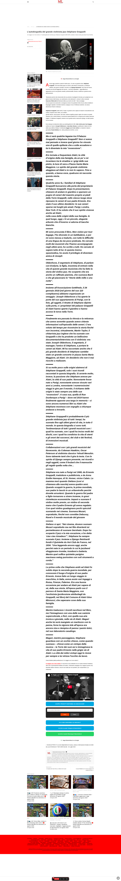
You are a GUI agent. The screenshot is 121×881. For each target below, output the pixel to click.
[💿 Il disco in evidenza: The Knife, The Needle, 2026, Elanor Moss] (34, 136)
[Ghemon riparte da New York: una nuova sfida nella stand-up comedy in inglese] (34, 166)
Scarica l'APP (57, 878)
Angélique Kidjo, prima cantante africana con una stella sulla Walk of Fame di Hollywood (34, 101)
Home (28, 26)
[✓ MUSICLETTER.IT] (60, 2)
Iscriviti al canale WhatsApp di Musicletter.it (70, 734)
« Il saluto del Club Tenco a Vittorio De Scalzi (56, 768)
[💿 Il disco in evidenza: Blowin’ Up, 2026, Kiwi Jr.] (34, 79)
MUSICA (74, 791)
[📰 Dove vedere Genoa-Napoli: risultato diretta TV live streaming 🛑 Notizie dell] (83, 810)
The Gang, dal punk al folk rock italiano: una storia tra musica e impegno (34, 190)
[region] (60, 14)
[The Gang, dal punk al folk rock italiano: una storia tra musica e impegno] (34, 182)
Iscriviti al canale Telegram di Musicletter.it (69, 728)
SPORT (68, 818)
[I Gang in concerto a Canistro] (34, 109)
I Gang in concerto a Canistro (33, 115)
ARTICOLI (32, 26)
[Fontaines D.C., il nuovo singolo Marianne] (34, 152)
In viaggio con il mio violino (53, 663)
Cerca (65, 714)
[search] (93, 2)
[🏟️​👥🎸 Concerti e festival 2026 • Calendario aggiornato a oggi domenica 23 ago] (83, 782)
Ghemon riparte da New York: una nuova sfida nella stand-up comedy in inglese (34, 174)
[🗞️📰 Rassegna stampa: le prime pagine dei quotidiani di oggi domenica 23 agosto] (60, 782)
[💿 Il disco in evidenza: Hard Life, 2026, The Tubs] (34, 122)
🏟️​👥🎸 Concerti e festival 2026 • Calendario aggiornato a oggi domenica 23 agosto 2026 (82, 796)
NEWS (78, 791)
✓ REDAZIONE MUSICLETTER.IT (58, 752)
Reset (74, 714)
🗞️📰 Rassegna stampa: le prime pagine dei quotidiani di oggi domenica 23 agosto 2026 (59, 794)
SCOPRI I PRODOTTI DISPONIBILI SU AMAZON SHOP (69, 704)
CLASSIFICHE (60, 818)
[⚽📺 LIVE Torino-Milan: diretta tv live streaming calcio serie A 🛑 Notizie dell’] (37, 810)
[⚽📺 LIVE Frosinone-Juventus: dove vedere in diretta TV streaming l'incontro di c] (37, 782)
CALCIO (55, 818)
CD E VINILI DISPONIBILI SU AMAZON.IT (70, 722)
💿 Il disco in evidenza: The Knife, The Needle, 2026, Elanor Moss (34, 144)
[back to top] (118, 878)
